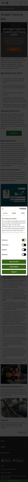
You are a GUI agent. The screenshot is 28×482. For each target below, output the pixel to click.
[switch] (24, 245)
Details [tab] (14, 213)
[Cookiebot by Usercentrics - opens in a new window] (19, 209)
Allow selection (14, 266)
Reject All (14, 272)
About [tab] (23, 213)
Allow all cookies (14, 261)
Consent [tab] (5, 213)
